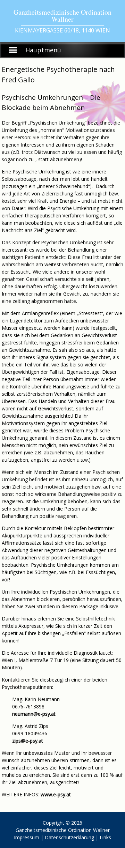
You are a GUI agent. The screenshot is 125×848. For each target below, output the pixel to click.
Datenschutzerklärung (69, 837)
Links (105, 837)
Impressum (26, 837)
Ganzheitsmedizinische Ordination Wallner (63, 830)
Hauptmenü (43, 50)
